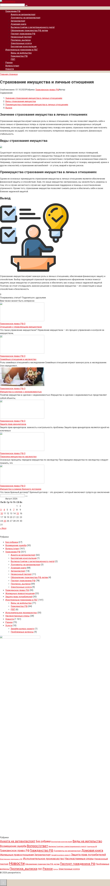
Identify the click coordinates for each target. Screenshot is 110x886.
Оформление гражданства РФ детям (29, 30)
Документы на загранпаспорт (25, 17)
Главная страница (9, 74)
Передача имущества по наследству (18, 456)
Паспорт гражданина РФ (23, 33)
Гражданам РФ (12, 11)
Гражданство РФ (19, 56)
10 (1, 513)
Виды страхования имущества (20, 101)
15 (17, 513)
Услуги (8, 625)
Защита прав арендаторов (13, 424)
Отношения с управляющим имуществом (21, 327)
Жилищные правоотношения (20, 593)
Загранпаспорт (18, 21)
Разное (9, 62)
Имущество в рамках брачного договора (20, 489)
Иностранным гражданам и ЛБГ (21, 49)
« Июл (3, 528)
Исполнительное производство (21, 612)
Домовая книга (18, 24)
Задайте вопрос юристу (22, 628)
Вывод (8, 108)
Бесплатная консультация (23, 46)
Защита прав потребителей (18, 596)
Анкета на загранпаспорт (23, 14)
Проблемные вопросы (22, 632)
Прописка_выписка (21, 40)
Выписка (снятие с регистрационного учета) (33, 27)
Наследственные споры (17, 616)
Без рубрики (11, 542)
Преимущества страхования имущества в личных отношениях (36, 104)
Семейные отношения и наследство (18, 359)
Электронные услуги (21, 43)
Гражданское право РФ (47, 89)
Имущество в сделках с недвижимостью (21, 391)
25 (5, 521)
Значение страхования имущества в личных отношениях (33, 98)
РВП (13, 59)
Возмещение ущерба (15, 545)
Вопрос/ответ (12, 65)
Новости (9, 69)
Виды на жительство (21, 53)
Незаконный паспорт (21, 37)
